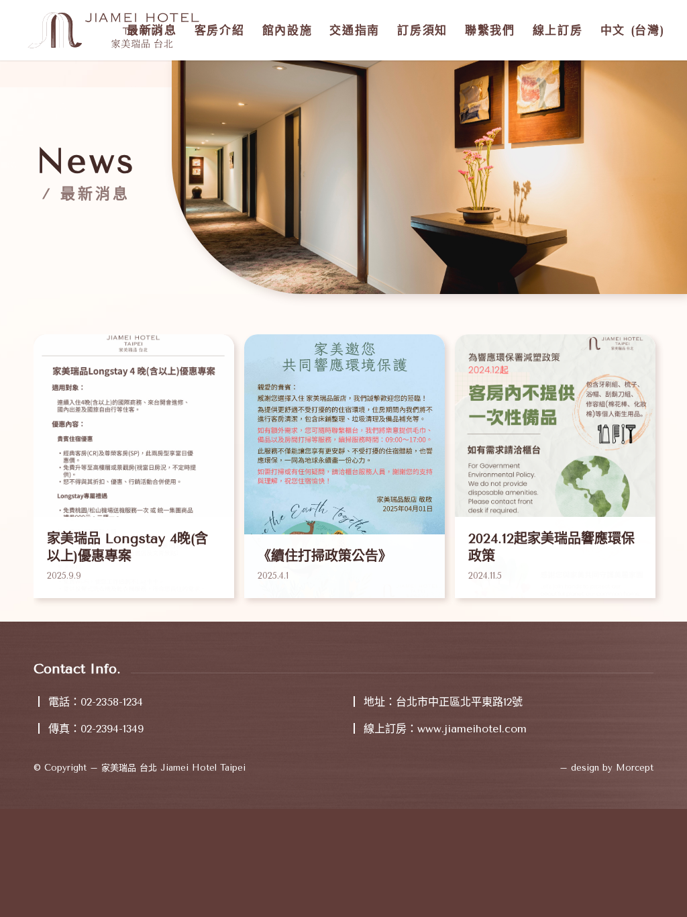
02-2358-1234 (112, 701)
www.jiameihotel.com (472, 728)
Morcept (634, 768)
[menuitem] (152, 30)
